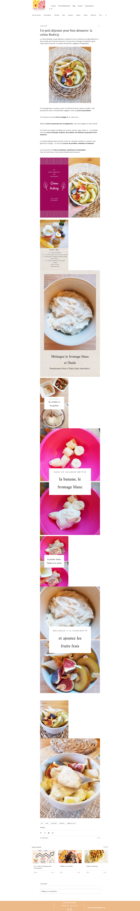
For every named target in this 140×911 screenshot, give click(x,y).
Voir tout (105, 847)
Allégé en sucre (71, 823)
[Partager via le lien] (52, 833)
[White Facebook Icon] (68, 909)
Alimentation (47, 15)
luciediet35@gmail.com (98, 907)
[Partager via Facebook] (41, 833)
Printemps (54, 823)
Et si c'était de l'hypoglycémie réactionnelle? (42, 867)
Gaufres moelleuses (92, 866)
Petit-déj (56, 15)
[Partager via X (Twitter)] (45, 833)
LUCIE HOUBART (69, 903)
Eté (42, 823)
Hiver (47, 823)
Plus (100, 15)
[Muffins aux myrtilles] (70, 856)
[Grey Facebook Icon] (49, 9)
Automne (61, 823)
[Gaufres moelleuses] (96, 856)
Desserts (70, 15)
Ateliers (78, 15)
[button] (106, 15)
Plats (63, 15)
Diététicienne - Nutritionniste (69, 905)
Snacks (85, 15)
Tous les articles (36, 15)
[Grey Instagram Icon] (52, 9)
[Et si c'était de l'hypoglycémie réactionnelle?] (43, 856)
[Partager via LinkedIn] (49, 833)
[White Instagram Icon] (71, 909)
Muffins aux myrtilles (66, 866)
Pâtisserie (93, 15)
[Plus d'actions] (99, 26)
